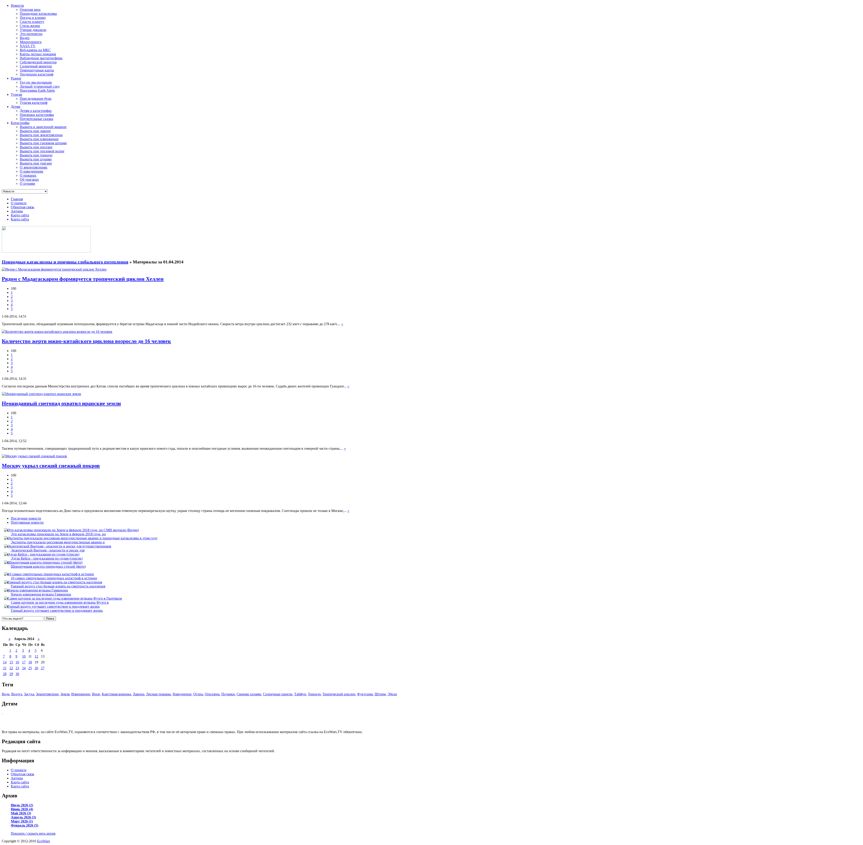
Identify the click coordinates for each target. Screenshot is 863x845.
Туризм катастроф (33, 103)
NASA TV (28, 46)
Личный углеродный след (40, 86)
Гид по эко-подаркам (36, 82)
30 (17, 674)
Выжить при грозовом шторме (43, 143)
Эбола (392, 694)
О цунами (27, 183)
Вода (5, 694)
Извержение (80, 694)
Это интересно (31, 34)
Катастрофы (20, 123)
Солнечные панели (277, 694)
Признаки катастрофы (37, 115)
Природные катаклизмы (38, 14)
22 (11, 668)
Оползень (212, 694)
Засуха (29, 694)
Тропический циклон (339, 694)
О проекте (19, 203)
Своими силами (249, 694)
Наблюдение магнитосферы (41, 58)
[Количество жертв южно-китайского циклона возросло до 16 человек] (57, 332)
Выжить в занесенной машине (43, 127)
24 (24, 668)
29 (11, 674)
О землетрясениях (33, 167)
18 (30, 662)
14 (5, 662)
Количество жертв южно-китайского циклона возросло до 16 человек (86, 341)
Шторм (380, 694)
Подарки (228, 694)
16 (17, 662)
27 (42, 668)
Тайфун (300, 694)
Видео (24, 38)
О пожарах (28, 175)
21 (5, 668)
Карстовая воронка (116, 694)
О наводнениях (31, 171)
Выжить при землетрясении (41, 135)
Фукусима (365, 694)
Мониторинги (31, 42)
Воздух (16, 694)
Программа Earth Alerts (37, 90)
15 (11, 662)
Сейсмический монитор (38, 62)
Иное (96, 694)
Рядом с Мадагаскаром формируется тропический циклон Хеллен (83, 279)
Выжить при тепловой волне (42, 151)
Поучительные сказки (36, 119)
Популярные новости (27, 522)
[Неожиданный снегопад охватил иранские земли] (41, 394)
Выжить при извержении (39, 139)
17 (24, 662)
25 (30, 668)
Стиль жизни (30, 26)
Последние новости (26, 518)
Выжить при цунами (36, 159)
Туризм (16, 94)
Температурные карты (37, 70)
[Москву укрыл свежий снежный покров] (34, 456)
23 (17, 668)
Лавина (138, 694)
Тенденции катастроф (36, 74)
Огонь (198, 694)
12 (36, 656)
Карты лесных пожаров (38, 54)
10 (24, 656)
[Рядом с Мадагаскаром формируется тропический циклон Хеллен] (54, 269)
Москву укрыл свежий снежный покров (51, 466)
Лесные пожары (158, 694)
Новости (17, 5)
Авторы (17, 211)
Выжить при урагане (36, 163)
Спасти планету (32, 22)
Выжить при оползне (36, 147)
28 (5, 674)
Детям (15, 107)
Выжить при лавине (35, 131)
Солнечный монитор (36, 66)
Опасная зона (30, 9)
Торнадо (314, 694)
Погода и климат (33, 18)
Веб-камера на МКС (35, 50)
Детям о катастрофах (36, 111)
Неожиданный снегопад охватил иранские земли (61, 403)
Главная (17, 199)
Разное (16, 78)
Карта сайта (20, 215)
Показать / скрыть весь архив (33, 833)
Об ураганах (29, 179)
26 (36, 668)
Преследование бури (35, 98)
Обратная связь (22, 207)
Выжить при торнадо (36, 155)
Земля (64, 694)
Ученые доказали (33, 30)
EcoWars (43, 841)
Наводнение (182, 694)
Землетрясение (47, 694)
